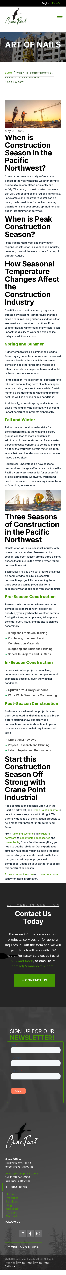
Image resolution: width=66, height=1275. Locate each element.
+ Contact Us (34, 980)
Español (56, 3)
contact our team (47, 874)
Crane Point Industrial (45, 810)
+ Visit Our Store (23, 1246)
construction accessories (35, 837)
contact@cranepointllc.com (32, 966)
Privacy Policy (24, 1262)
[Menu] (60, 18)
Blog (8, 73)
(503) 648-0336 (20, 1177)
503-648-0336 (22, 961)
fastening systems (22, 833)
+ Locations (16, 1187)
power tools (12, 842)
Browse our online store (19, 874)
